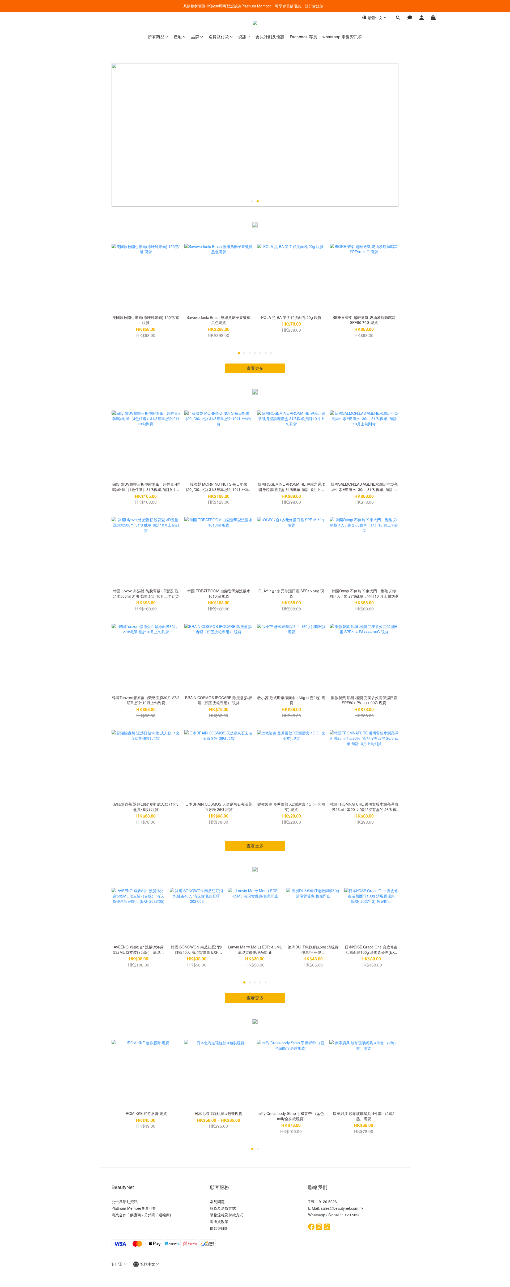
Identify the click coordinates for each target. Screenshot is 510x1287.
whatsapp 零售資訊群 (342, 36)
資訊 (242, 36)
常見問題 (217, 1201)
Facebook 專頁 (303, 36)
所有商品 (156, 36)
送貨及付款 (219, 36)
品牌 (195, 36)
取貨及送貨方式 (223, 1208)
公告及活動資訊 (125, 1201)
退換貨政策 (219, 1221)
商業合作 (119, 1214)
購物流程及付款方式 (226, 1214)
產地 (178, 36)
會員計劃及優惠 (270, 36)
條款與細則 (219, 1228)
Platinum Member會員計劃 (134, 1208)
